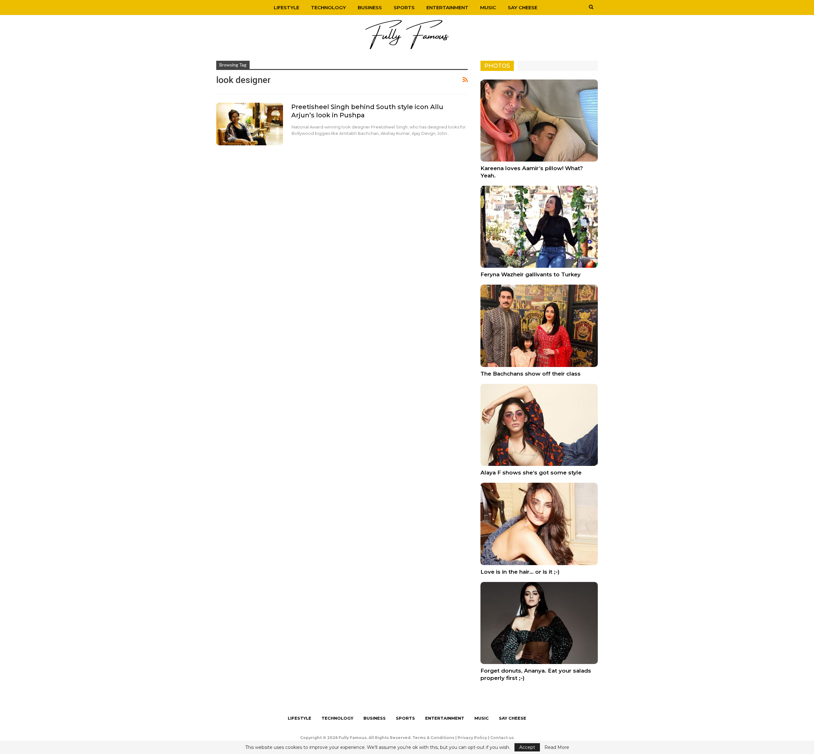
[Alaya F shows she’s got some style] (539, 425)
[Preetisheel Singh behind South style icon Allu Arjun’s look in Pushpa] (249, 124)
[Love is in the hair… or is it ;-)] (539, 524)
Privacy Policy (472, 737)
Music (488, 7)
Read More (556, 747)
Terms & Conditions (433, 737)
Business (370, 7)
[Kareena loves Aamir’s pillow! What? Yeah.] (539, 121)
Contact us (502, 737)
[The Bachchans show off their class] (539, 326)
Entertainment (447, 7)
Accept (527, 747)
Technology (328, 7)
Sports (404, 7)
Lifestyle (286, 7)
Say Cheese (522, 7)
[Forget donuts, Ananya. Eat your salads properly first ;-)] (539, 623)
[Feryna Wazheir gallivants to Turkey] (539, 227)
